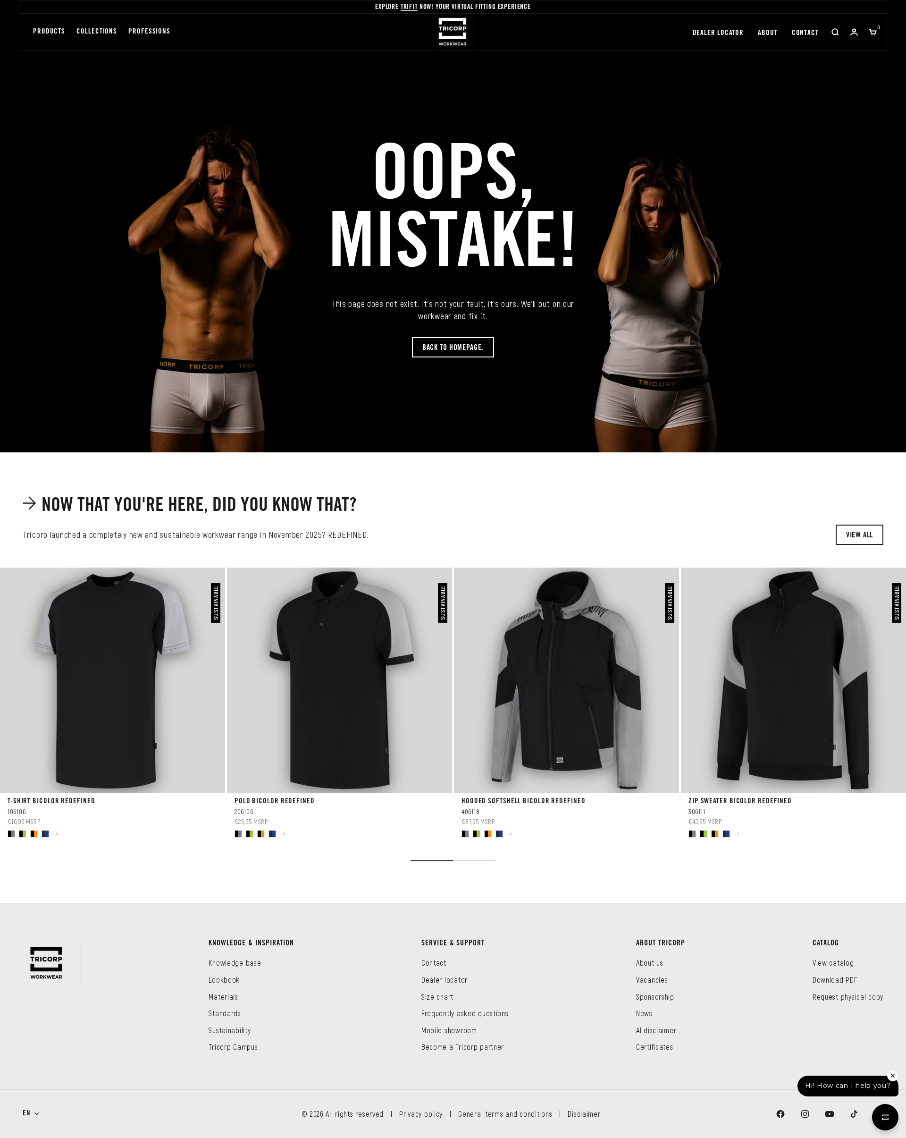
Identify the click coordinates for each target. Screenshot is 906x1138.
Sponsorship (655, 996)
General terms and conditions (505, 1113)
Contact (805, 33)
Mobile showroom (449, 1030)
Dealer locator (718, 33)
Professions (149, 31)
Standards (225, 1013)
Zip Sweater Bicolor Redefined (740, 801)
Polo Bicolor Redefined (275, 801)
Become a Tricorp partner (462, 1046)
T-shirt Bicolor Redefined (51, 801)
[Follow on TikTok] (854, 1114)
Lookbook (224, 979)
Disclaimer (584, 1113)
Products (49, 31)
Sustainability (230, 1030)
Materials (223, 996)
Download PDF (835, 979)
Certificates (654, 1046)
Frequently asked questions (465, 1013)
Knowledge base (235, 962)
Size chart (437, 996)
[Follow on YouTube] (829, 1114)
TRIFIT (409, 7)
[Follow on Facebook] (780, 1114)
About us (649, 962)
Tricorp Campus (233, 1046)
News (644, 1013)
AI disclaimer (656, 1030)
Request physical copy (848, 996)
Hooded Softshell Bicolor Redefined (523, 801)
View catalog (833, 962)
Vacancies (652, 979)
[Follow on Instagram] (805, 1114)
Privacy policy (421, 1113)
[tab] (192, 505)
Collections (96, 31)
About (768, 33)
